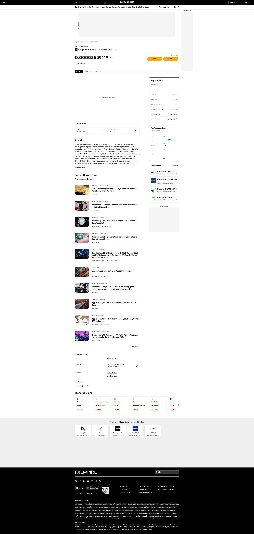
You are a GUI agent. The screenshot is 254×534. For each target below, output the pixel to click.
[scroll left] (176, 405)
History (101, 71)
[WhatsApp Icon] (100, 481)
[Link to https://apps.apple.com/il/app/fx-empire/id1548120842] (80, 488)
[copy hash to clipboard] (136, 365)
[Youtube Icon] (88, 481)
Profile (94, 71)
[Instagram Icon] (92, 481)
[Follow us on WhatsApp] (171, 7)
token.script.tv (112, 359)
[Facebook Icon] (80, 481)
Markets (87, 71)
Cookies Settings (145, 489)
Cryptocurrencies (80, 42)
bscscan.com (112, 373)
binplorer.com (112, 376)
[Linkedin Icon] (84, 481)
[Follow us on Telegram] (178, 7)
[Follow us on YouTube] (175, 7)
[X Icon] (76, 481)
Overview (79, 71)
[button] (4, 2)
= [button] (107, 130)
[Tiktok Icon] (104, 481)
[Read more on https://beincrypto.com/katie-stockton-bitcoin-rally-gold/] (82, 190)
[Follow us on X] (168, 7)
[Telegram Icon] (96, 481)
